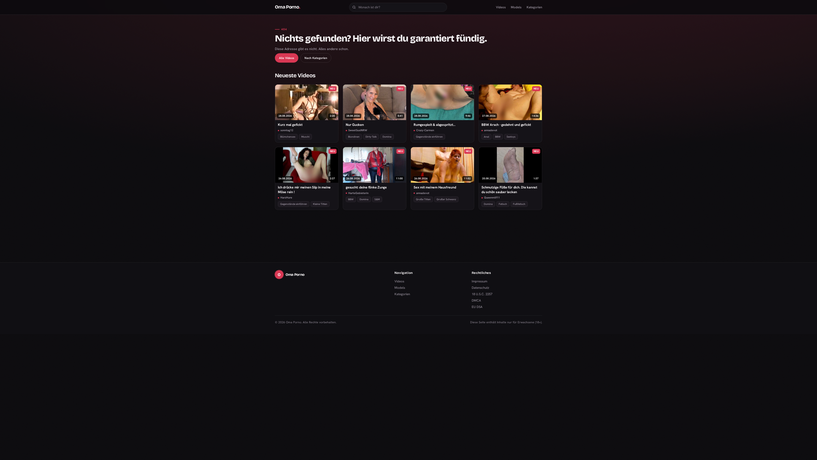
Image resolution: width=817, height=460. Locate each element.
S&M (377, 199)
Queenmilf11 (492, 197)
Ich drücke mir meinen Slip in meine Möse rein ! (304, 189)
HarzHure (286, 197)
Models (516, 7)
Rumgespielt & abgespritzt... (435, 124)
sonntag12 (286, 130)
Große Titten (423, 199)
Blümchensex (287, 136)
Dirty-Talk (371, 136)
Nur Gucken (355, 124)
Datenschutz (480, 288)
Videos (501, 7)
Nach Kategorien (315, 58)
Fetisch (503, 204)
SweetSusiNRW (357, 130)
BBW (498, 136)
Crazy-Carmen (425, 130)
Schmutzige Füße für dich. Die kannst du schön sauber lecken (509, 189)
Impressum (479, 281)
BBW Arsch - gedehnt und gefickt (506, 124)
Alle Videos (286, 58)
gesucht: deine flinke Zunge (366, 187)
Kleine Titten (320, 204)
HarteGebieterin (358, 193)
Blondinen (354, 136)
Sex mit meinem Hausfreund (435, 187)
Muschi (305, 136)
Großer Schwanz (446, 199)
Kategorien (534, 7)
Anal (486, 136)
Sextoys (511, 136)
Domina (387, 136)
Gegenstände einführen (429, 136)
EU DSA (477, 307)
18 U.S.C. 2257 (482, 294)
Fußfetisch (519, 204)
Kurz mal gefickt (290, 124)
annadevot (490, 130)
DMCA (476, 300)
